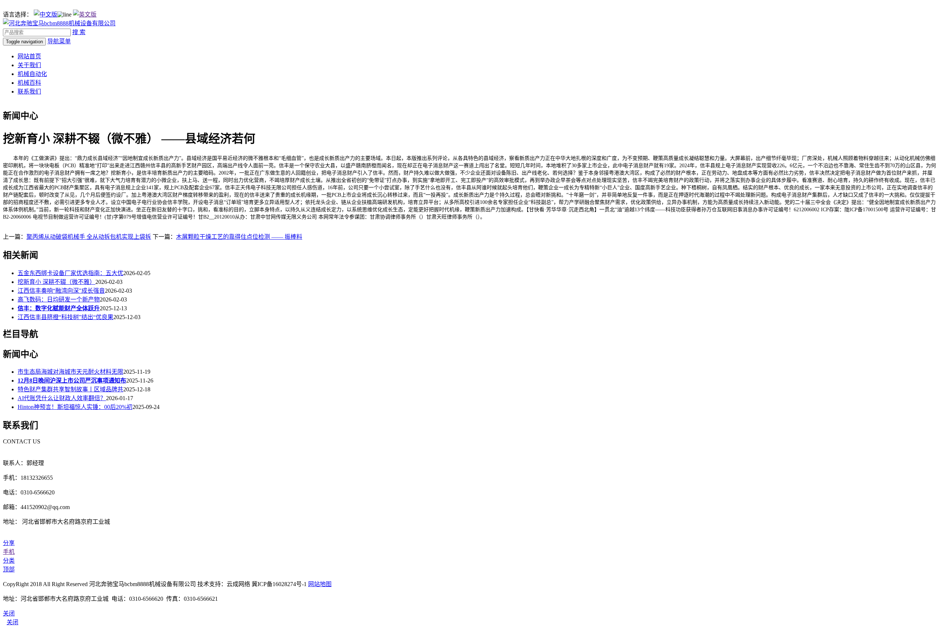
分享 (9, 543)
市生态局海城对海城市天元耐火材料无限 (70, 372)
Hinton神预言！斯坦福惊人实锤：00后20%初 (75, 407)
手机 (9, 552)
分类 (9, 560)
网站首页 (29, 56)
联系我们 (29, 91)
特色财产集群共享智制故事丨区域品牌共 (70, 389)
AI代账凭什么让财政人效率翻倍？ (62, 398)
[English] (84, 14)
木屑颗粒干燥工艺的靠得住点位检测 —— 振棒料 (239, 237)
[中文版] (45, 14)
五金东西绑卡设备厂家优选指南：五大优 (70, 273)
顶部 (9, 569)
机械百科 (29, 83)
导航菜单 (59, 41)
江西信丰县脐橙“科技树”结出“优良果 (65, 317)
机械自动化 (32, 74)
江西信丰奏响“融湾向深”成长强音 (61, 291)
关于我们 (29, 65)
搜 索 (78, 32)
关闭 (12, 622)
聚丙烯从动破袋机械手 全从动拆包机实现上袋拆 (88, 237)
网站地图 (320, 584)
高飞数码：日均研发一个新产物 (59, 299)
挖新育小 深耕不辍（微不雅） (56, 282)
